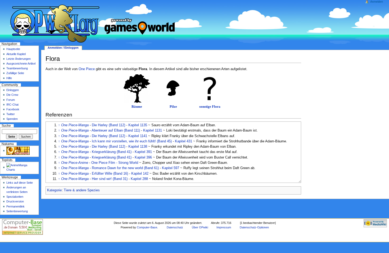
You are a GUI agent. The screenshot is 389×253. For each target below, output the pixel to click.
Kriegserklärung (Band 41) (112, 152)
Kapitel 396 (143, 157)
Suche (6, 125)
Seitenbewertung (17, 211)
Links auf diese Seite (19, 182)
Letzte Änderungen (18, 58)
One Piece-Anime (74, 163)
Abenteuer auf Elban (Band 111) (116, 130)
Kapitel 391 (143, 152)
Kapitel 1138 (137, 146)
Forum (10, 99)
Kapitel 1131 (152, 130)
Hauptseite (13, 49)
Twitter (10, 114)
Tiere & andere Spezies (82, 190)
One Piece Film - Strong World (114, 163)
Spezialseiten (14, 196)
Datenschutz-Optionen (254, 227)
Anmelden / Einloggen (63, 47)
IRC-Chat (12, 104)
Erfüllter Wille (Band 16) (110, 173)
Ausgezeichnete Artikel (20, 63)
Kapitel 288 (139, 179)
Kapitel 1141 (137, 136)
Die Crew (12, 94)
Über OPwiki (200, 227)
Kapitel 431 (183, 141)
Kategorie (54, 190)
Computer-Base (147, 227)
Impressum (223, 227)
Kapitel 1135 (137, 125)
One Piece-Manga (75, 125)
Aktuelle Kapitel (16, 54)
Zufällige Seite (15, 73)
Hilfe (9, 78)
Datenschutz (175, 227)
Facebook (12, 109)
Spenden (12, 118)
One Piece (87, 69)
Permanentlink (15, 206)
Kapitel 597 (170, 168)
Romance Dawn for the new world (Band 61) (125, 168)
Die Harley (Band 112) (108, 125)
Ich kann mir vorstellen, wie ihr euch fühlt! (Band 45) (132, 141)
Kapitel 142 (139, 173)
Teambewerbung (17, 68)
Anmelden (376, 1)
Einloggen (12, 90)
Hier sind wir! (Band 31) (110, 179)
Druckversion (15, 201)
